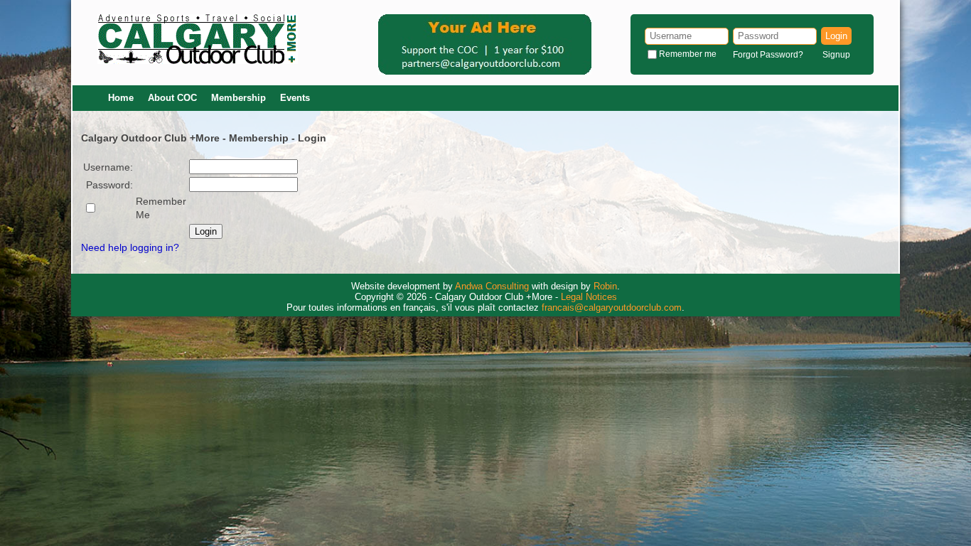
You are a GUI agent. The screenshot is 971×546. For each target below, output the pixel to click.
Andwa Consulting (492, 286)
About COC (172, 97)
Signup (836, 55)
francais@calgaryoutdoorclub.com (612, 307)
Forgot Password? (768, 55)
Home (121, 97)
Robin (605, 286)
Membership (238, 97)
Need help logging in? (130, 247)
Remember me (688, 54)
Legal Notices (589, 296)
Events (295, 97)
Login (836, 36)
